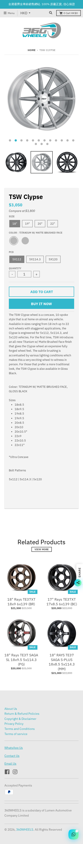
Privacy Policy (13, 724)
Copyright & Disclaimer (20, 719)
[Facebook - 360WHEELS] (7, 771)
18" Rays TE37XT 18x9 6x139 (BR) (21, 601)
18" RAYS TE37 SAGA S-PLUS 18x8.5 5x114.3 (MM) (62, 662)
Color (35, 232)
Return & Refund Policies (21, 714)
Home (31, 50)
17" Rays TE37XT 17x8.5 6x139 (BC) (61, 601)
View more (42, 549)
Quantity (15, 268)
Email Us (10, 764)
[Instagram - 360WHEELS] (15, 771)
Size (12, 216)
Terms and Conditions (19, 729)
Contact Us (11, 756)
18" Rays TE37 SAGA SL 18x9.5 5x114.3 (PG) (21, 660)
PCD (11, 252)
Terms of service (15, 734)
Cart (71, 13)
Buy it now (41, 304)
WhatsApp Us (13, 748)
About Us (10, 709)
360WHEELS (24, 830)
